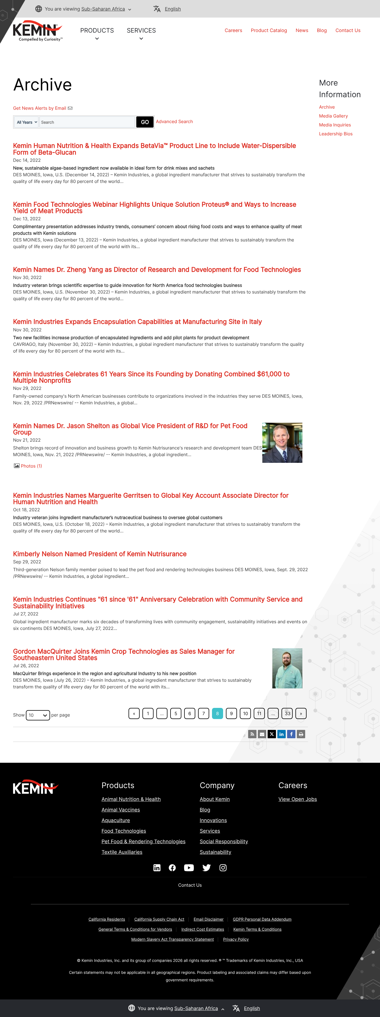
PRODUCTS (97, 30)
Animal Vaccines (121, 810)
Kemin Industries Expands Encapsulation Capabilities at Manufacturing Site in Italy (137, 322)
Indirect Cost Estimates (202, 929)
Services (210, 831)
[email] (262, 734)
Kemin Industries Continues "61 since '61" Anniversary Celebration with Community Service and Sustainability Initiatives (158, 602)
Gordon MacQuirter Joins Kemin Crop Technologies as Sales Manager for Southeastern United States (124, 654)
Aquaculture (116, 820)
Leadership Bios (336, 133)
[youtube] (189, 868)
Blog (322, 30)
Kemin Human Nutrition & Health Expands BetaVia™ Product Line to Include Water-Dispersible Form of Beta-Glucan (154, 149)
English (173, 9)
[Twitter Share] (272, 734)
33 (287, 713)
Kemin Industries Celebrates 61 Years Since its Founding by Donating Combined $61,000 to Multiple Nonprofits (151, 377)
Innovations (213, 820)
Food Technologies (124, 831)
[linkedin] (157, 868)
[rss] (252, 734)
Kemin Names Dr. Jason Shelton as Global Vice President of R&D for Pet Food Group (130, 429)
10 (245, 713)
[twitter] (206, 868)
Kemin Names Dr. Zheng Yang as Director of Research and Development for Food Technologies (157, 269)
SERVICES (141, 30)
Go (145, 122)
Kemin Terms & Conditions (257, 929)
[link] (38, 30)
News (302, 30)
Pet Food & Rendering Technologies (144, 842)
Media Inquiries (335, 125)
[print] (301, 734)
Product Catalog (269, 30)
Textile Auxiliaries (122, 852)
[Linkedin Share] (281, 734)
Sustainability (215, 852)
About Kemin (215, 799)
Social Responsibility (224, 842)
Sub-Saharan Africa (103, 9)
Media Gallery (333, 116)
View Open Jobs (297, 799)
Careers (233, 30)
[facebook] (172, 868)
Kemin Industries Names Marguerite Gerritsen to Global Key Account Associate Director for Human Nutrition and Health (150, 499)
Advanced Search (174, 121)
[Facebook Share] (291, 734)
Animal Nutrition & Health (131, 799)
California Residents (106, 919)
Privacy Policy (236, 939)
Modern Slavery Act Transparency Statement (172, 939)
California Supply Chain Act (159, 919)
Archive (327, 107)
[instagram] (222, 868)
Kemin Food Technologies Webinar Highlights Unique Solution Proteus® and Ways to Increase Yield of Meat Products (154, 208)
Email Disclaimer (209, 919)
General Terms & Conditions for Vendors (135, 929)
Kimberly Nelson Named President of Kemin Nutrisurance (100, 554)
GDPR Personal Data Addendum (262, 919)
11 (259, 713)
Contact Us (348, 30)
